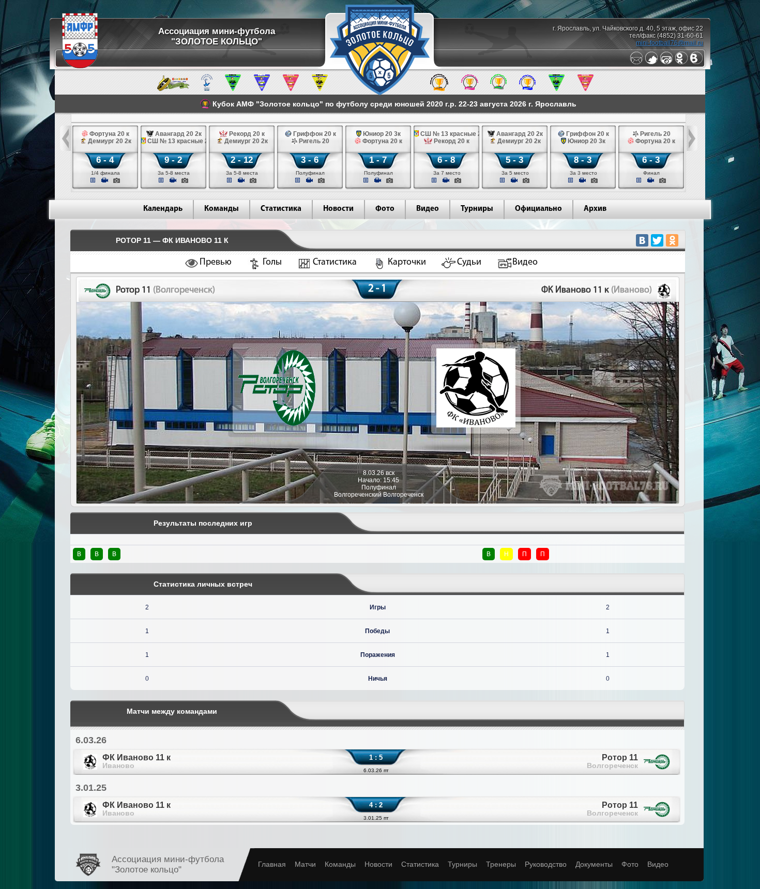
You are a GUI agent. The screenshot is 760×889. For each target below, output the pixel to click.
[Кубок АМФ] (439, 89)
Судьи (469, 262)
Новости (338, 209)
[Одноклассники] (681, 62)
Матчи (305, 864)
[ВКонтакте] (642, 240)
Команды (221, 209)
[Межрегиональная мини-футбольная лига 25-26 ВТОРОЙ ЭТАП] (173, 89)
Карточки (407, 262)
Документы (594, 864)
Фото (384, 209)
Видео (427, 209)
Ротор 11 (612, 761)
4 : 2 (376, 805)
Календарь (163, 209)
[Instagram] (666, 62)
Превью (216, 262)
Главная (272, 864)
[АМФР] (80, 66)
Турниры (477, 209)
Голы (272, 262)
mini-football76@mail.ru (669, 43)
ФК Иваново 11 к (136, 761)
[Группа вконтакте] (696, 62)
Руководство (546, 864)
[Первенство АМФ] (206, 89)
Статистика (281, 209)
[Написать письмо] (636, 62)
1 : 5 (376, 757)
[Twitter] (651, 62)
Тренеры (501, 864)
